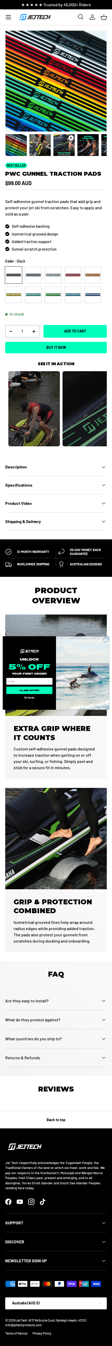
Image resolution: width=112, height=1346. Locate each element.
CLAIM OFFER (29, 690)
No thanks (29, 697)
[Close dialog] (105, 639)
